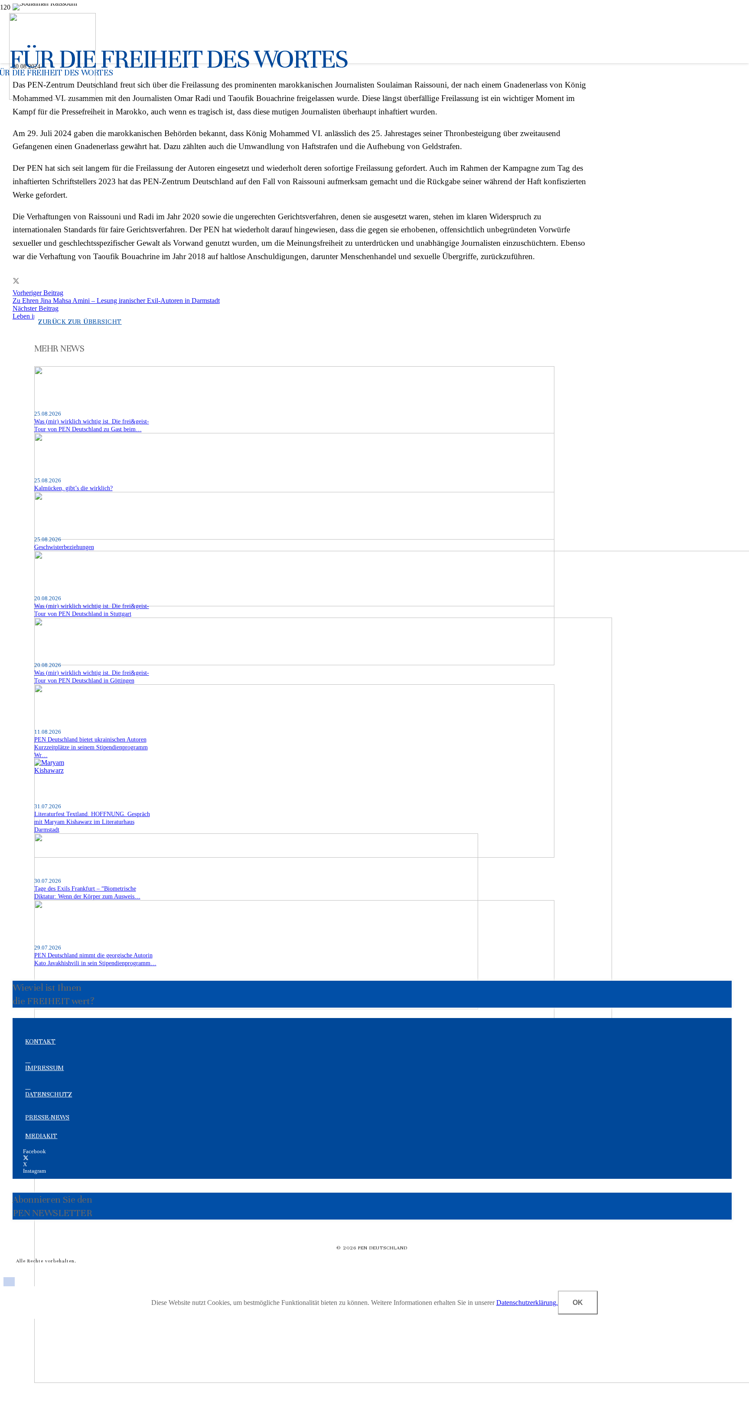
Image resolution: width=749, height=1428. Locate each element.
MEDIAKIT (41, 1136)
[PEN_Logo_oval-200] (52, 97)
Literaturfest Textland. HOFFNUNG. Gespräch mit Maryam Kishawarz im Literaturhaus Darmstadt (92, 821)
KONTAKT (40, 1041)
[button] (9, 1283)
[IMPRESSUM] (376, 1060)
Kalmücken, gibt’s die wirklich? (73, 488)
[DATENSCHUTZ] (376, 1086)
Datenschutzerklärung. (527, 1302)
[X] (26, 1158)
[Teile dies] (16, 281)
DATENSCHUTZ (48, 1094)
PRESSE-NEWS (47, 1117)
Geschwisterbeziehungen (64, 546)
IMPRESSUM (44, 1068)
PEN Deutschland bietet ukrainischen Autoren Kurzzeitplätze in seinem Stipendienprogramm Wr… (91, 747)
